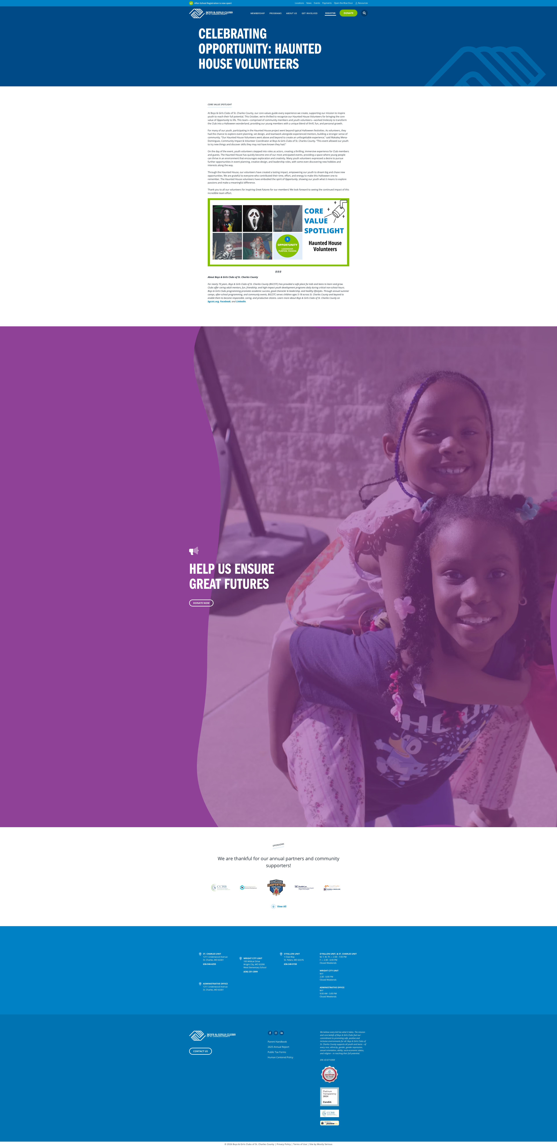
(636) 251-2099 (251, 967)
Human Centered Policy (280, 1057)
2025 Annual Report (278, 1046)
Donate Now (201, 603)
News (308, 3)
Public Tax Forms (277, 1052)
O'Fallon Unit (292, 954)
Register (330, 13)
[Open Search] (364, 13)
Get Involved (309, 13)
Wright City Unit (253, 954)
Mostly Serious (324, 1144)
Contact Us (200, 1051)
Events (317, 3)
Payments (327, 3)
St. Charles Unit (212, 954)
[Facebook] (270, 1033)
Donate (348, 13)
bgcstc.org (213, 301)
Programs (276, 13)
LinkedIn (241, 301)
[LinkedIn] (281, 1033)
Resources (363, 3)
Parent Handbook (277, 1041)
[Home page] (217, 13)
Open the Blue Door (343, 3)
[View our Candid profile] (344, 1096)
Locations (299, 3)
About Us (291, 13)
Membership (258, 13)
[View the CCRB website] (344, 1113)
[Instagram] (276, 1033)
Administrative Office (215, 979)
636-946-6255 (209, 964)
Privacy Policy (284, 1144)
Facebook (225, 301)
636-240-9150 (290, 964)
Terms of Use (300, 1144)
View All (281, 906)
